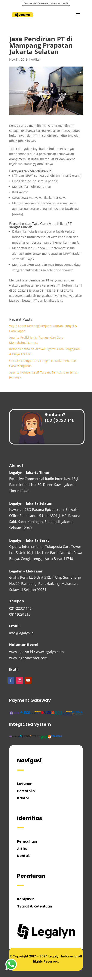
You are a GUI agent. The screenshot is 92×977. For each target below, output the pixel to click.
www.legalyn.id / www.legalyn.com (36, 651)
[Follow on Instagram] (19, 680)
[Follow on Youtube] (28, 680)
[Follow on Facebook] (10, 680)
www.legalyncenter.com (28, 658)
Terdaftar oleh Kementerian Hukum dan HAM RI (46, 3)
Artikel (35, 59)
